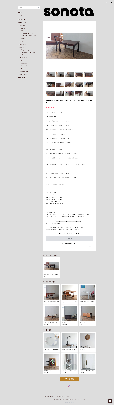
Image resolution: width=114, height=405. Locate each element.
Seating (23, 28)
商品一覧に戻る (69, 379)
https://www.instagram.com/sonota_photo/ (68, 221)
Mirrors (21, 41)
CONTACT (21, 77)
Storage (23, 38)
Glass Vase (24, 63)
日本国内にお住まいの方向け (69, 243)
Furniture (22, 25)
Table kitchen (23, 71)
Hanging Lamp (25, 50)
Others (23, 68)
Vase (20, 60)
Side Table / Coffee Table (29, 35)
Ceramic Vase (25, 66)
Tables (23, 31)
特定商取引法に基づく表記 (63, 396)
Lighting (21, 47)
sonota (20, 16)
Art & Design (23, 57)
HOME (20, 12)
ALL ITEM (21, 19)
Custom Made (23, 74)
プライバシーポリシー (49, 396)
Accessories (22, 44)
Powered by (68, 402)
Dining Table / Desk (28, 33)
